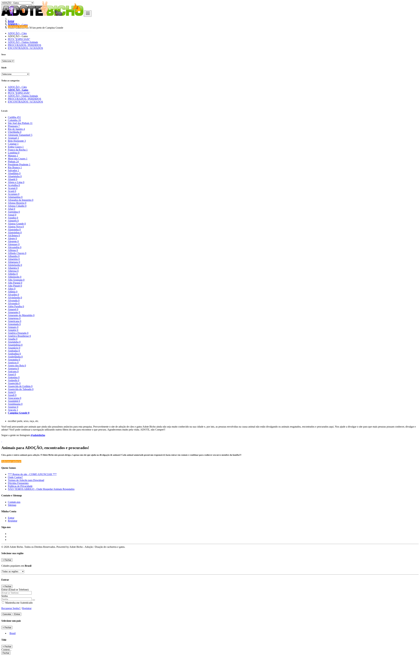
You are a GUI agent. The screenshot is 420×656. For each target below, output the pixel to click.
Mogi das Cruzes (17, 158)
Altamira (13, 268)
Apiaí (12, 392)
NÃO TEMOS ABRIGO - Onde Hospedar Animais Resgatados (41, 489)
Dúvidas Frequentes (18, 483)
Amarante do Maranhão (21, 315)
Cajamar (13, 143)
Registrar (12, 23)
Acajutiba (14, 185)
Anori (12, 374)
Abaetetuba (15, 176)
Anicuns (13, 371)
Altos (11, 288)
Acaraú (12, 188)
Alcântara (14, 235)
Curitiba (14, 117)
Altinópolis (14, 276)
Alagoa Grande (17, 223)
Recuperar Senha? (11, 608)
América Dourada (18, 333)
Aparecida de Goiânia (20, 386)
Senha (4, 596)
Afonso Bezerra (17, 203)
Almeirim (14, 259)
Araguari (13, 137)
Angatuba (14, 359)
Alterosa (13, 271)
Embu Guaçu (16, 146)
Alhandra (14, 256)
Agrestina (14, 211)
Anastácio (14, 347)
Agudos (13, 217)
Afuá (11, 208)
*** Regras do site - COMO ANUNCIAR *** (32, 474)
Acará (12, 191)
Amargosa (14, 318)
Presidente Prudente (19, 164)
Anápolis (13, 380)
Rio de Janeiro (16, 129)
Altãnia (12, 291)
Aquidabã (14, 401)
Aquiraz (13, 407)
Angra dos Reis (17, 365)
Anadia (12, 339)
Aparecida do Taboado (20, 389)
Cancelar (7, 614)
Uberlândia (14, 132)
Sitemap (12, 505)
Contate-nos (14, 502)
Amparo (13, 327)
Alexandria (14, 247)
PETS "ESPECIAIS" (19, 39)
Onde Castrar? (15, 477)
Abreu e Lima (16, 182)
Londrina (13, 152)
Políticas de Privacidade (20, 486)
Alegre (12, 238)
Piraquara (14, 126)
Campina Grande (18, 412)
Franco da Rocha (18, 149)
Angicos (13, 362)
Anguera (13, 368)
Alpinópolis (15, 265)
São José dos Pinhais (20, 123)
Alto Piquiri (15, 285)
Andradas (14, 350)
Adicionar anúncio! (11, 461)
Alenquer (14, 244)
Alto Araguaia (16, 279)
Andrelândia (15, 356)
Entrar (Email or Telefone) (15, 589)
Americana (14, 321)
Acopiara (13, 194)
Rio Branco (15, 167)
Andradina (14, 353)
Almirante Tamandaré (20, 135)
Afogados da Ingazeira (20, 200)
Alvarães (13, 294)
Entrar (11, 20)
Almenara (14, 262)
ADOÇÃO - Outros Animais (23, 42)
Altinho (13, 273)
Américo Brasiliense (19, 336)
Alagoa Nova (16, 226)
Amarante (14, 312)
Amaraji (13, 309)
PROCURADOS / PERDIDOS (24, 45)
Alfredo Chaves (17, 253)
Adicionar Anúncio (18, 26)
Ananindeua (15, 344)
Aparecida (14, 383)
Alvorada (14, 300)
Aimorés (13, 220)
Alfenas (13, 250)
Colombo (14, 120)
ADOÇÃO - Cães (17, 33)
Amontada (14, 324)
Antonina (14, 377)
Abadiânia (14, 173)
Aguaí (12, 214)
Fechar (6, 653)
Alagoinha (14, 229)
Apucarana (14, 398)
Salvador (13, 170)
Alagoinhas (15, 232)
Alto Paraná (15, 282)
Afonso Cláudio (17, 205)
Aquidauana (15, 404)
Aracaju (13, 409)
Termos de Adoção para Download (26, 480)
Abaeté (12, 179)
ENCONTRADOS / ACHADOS (25, 48)
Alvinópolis (15, 297)
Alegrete (13, 241)
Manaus (13, 155)
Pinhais (13, 161)
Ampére (13, 330)
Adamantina (15, 197)
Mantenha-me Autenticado (19, 602)
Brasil (13, 633)
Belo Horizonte (17, 140)
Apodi (12, 395)
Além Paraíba (16, 306)
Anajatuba (14, 341)
